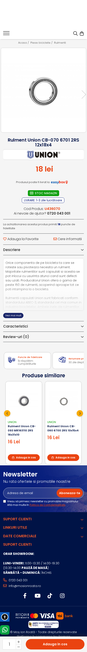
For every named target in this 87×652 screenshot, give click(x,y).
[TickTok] (49, 596)
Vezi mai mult (13, 315)
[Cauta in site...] (75, 33)
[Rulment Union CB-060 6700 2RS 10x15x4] (63, 400)
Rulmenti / (61, 43)
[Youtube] (37, 596)
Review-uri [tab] (16, 336)
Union (12, 422)
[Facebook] (25, 596)
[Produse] (6, 34)
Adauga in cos (55, 644)
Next (83, 94)
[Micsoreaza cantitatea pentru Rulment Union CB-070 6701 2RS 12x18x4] (18, 646)
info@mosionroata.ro (24, 586)
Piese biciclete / (41, 43)
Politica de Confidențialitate (47, 505)
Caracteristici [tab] (15, 326)
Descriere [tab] (11, 249)
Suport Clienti (17, 519)
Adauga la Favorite (23, 239)
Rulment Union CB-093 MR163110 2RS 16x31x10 (22, 430)
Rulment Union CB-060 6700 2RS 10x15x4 (63, 428)
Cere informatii (69, 239)
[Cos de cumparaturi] (81, 33)
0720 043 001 (17, 580)
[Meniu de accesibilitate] (5, 617)
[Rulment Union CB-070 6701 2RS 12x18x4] (43, 90)
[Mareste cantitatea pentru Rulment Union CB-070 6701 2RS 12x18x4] (18, 641)
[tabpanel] (43, 90)
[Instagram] (62, 596)
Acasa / (24, 43)
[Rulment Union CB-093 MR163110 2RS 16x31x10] (24, 400)
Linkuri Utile (15, 527)
